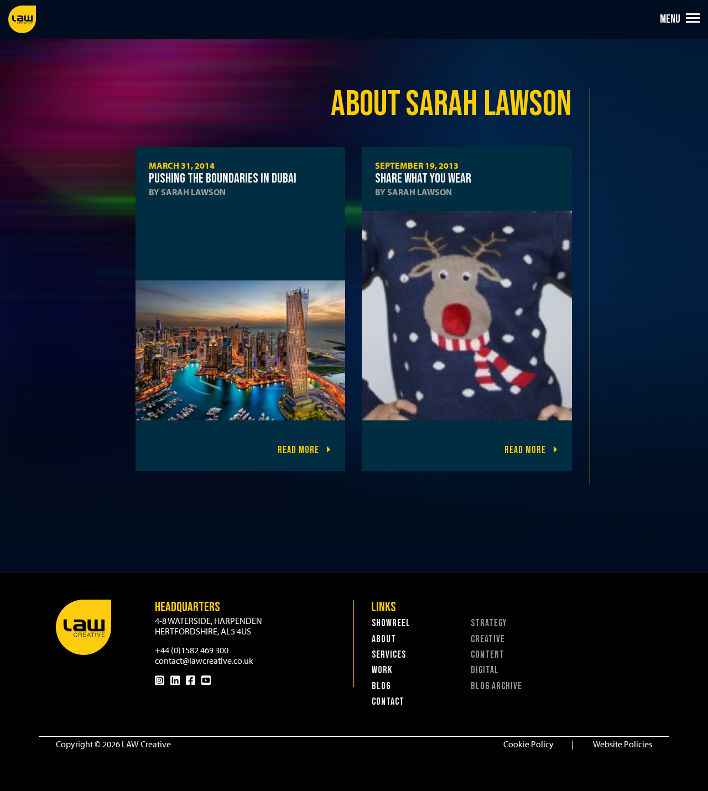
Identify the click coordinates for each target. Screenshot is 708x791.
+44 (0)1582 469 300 (191, 649)
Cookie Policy (528, 744)
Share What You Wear (423, 178)
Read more (299, 450)
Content (487, 654)
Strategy (489, 623)
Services (389, 654)
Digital (485, 670)
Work (382, 670)
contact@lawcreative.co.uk (204, 660)
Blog (381, 686)
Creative (488, 639)
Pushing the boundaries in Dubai (222, 178)
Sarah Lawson (193, 191)
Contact (388, 701)
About (384, 639)
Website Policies (622, 744)
